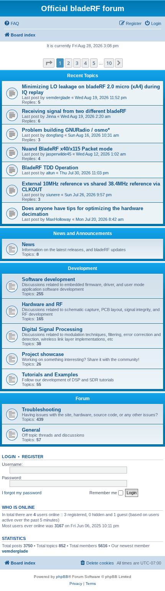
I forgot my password (21, 492)
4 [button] (85, 63)
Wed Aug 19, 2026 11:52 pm (101, 97)
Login (9, 456)
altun (50, 173)
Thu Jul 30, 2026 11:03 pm (84, 173)
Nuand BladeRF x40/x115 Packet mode (67, 149)
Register (32, 456)
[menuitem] (11, 23)
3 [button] (77, 63)
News (28, 244)
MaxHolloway (58, 219)
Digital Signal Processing (52, 329)
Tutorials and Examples (50, 374)
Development (82, 268)
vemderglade (58, 97)
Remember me (103, 492)
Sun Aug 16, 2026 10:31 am (93, 135)
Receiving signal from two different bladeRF (74, 111)
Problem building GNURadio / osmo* (66, 130)
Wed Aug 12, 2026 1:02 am (101, 154)
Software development (48, 279)
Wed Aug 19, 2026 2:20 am (86, 116)
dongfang (54, 135)
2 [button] (68, 63)
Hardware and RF (42, 304)
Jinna (51, 116)
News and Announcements (82, 233)
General (31, 430)
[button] (48, 63)
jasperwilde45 (58, 154)
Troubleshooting (41, 409)
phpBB (62, 576)
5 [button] (93, 63)
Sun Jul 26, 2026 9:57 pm (88, 194)
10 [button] (109, 63)
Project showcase (43, 354)
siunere (53, 194)
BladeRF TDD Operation (50, 168)
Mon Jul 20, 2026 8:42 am (100, 219)
